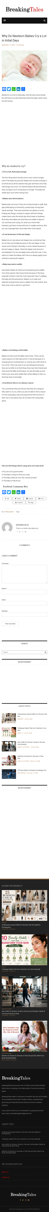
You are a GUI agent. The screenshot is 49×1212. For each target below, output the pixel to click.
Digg (31, 502)
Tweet (19, 498)
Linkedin (20, 502)
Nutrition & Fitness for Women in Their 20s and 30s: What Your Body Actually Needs (23, 1152)
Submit (30, 498)
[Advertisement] (24, 133)
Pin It (42, 498)
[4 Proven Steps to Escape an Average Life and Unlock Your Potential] (9, 774)
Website (4, 611)
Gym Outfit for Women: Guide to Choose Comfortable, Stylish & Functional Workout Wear (23, 1145)
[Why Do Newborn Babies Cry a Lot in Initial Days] (24, 68)
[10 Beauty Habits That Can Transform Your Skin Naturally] (9, 732)
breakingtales (9, 512)
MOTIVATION (21, 773)
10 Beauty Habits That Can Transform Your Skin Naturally (21, 969)
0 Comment (20, 45)
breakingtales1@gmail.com (22, 1113)
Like (8, 498)
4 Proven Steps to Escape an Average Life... (32, 770)
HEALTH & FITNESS (23, 747)
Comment (5, 563)
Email (3, 600)
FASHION (20, 719)
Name (4, 588)
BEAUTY (19, 733)
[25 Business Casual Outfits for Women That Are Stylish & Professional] (9, 718)
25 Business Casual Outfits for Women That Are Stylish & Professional (21, 1133)
